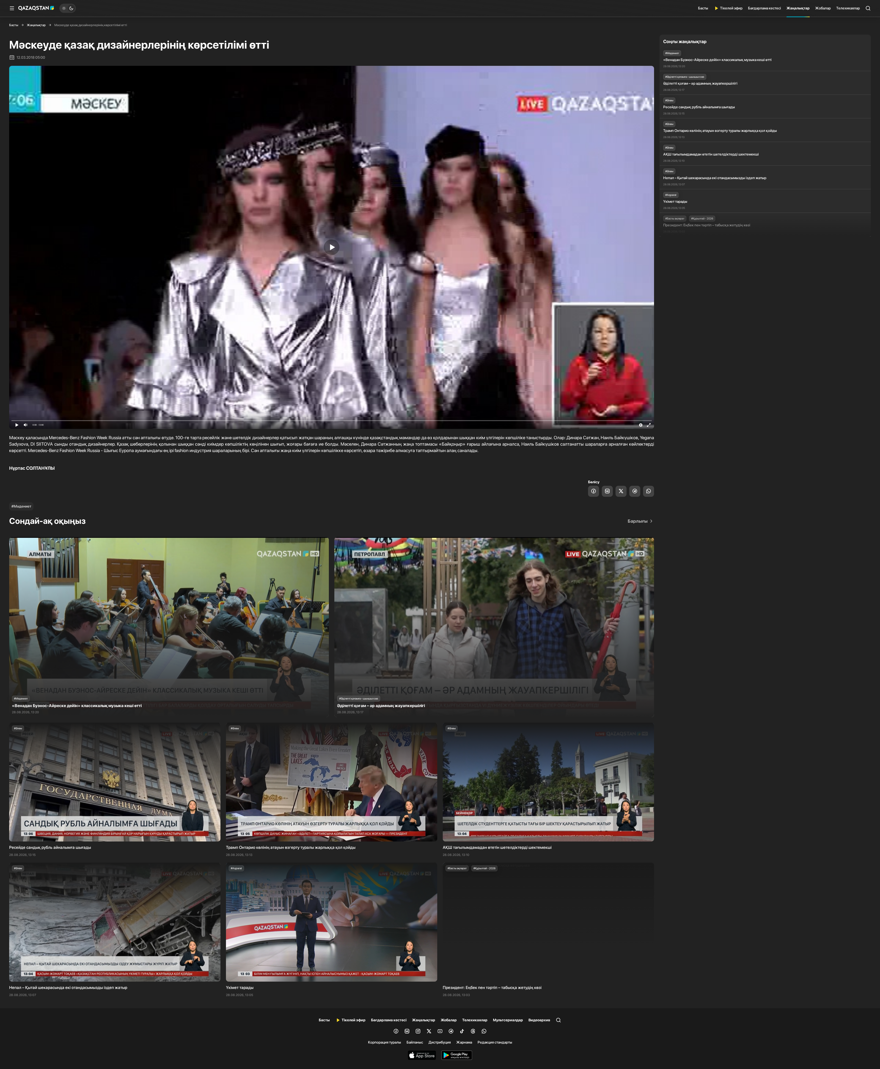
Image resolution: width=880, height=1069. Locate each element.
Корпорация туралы (384, 1042)
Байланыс (415, 1042)
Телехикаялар (848, 8)
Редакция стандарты (495, 1042)
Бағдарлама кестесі (764, 8)
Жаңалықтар (798, 8)
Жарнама (464, 1042)
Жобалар (823, 8)
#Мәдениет (21, 506)
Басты (703, 8)
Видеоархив (539, 1020)
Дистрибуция (440, 1042)
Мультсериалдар (508, 1020)
